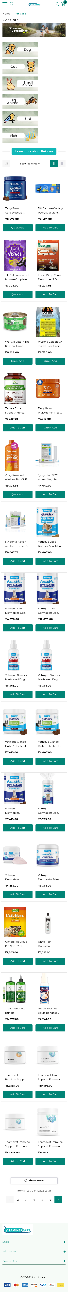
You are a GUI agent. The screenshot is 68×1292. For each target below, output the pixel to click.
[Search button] (12, 4)
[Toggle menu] (4, 4)
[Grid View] (54, 163)
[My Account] (57, 4)
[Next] (58, 1199)
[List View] (62, 163)
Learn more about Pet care (34, 151)
